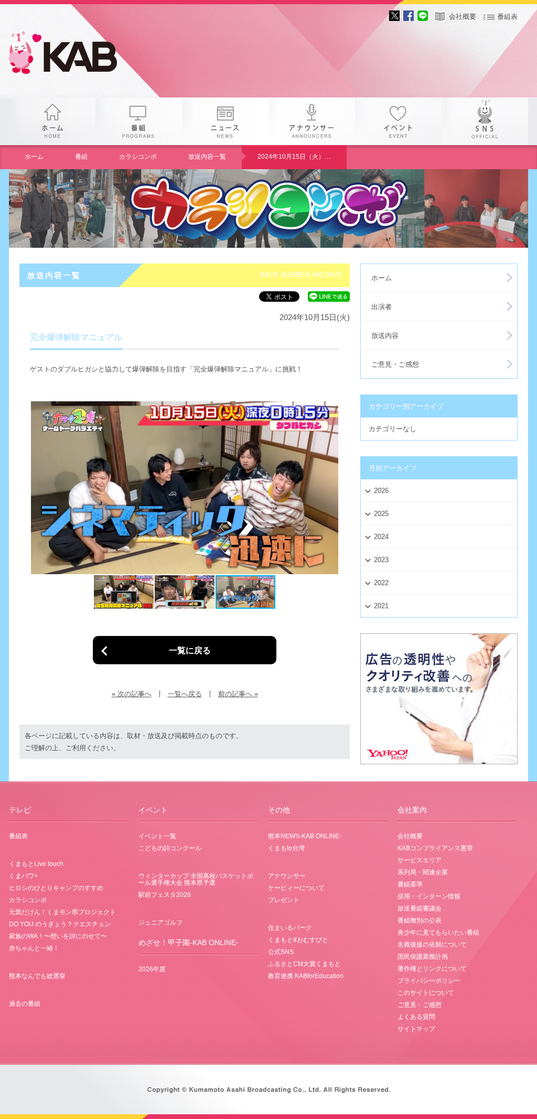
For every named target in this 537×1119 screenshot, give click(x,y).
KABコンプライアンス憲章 (435, 848)
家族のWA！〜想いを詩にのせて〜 (58, 936)
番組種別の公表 (420, 920)
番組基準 (410, 884)
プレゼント (283, 900)
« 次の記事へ (132, 694)
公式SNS (281, 952)
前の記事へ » (238, 694)
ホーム (52, 121)
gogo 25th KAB (72, 55)
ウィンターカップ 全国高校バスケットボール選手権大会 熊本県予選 (195, 879)
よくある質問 (416, 1017)
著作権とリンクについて (432, 968)
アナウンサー (311, 121)
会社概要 (462, 16)
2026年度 (152, 969)
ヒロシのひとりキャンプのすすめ (56, 888)
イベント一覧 (157, 836)
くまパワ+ (23, 876)
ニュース (225, 121)
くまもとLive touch (36, 864)
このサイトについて (426, 992)
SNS (485, 121)
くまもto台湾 (286, 848)
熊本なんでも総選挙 (37, 976)
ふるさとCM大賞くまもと (304, 964)
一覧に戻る (190, 650)
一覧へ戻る (185, 694)
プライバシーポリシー (429, 980)
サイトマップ (416, 1029)
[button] (39, 487)
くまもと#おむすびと (298, 940)
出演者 (381, 307)
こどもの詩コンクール (169, 848)
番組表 (507, 16)
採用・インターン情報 (429, 896)
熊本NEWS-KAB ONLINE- (304, 836)
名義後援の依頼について (432, 944)
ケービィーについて (296, 888)
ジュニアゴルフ (160, 922)
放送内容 (385, 335)
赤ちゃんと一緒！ (34, 948)
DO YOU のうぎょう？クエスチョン (60, 924)
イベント (398, 121)
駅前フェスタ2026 (164, 894)
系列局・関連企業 (423, 872)
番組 (138, 121)
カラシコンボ (138, 156)
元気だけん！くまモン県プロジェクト (62, 912)
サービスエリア (420, 860)
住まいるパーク (290, 927)
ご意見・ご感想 (395, 364)
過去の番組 (24, 1003)
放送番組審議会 (420, 908)
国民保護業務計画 (423, 956)
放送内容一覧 (207, 156)
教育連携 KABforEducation (305, 976)
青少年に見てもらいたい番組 (438, 932)
